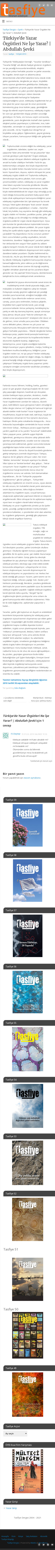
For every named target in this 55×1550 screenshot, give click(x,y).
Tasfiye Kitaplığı (7, 1539)
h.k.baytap (15, 733)
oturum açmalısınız (32, 777)
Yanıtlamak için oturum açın (41, 761)
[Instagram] (47, 6)
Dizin (14, 1536)
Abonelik (43, 1536)
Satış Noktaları (31, 1536)
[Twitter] (43, 6)
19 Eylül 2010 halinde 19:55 (34, 734)
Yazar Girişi (11, 1508)
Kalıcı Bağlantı (20, 688)
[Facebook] (39, 6)
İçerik (20, 29)
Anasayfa (5, 1536)
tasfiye (11, 54)
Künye (20, 1536)
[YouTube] (52, 6)
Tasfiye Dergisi (9, 29)
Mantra (34, 1543)
